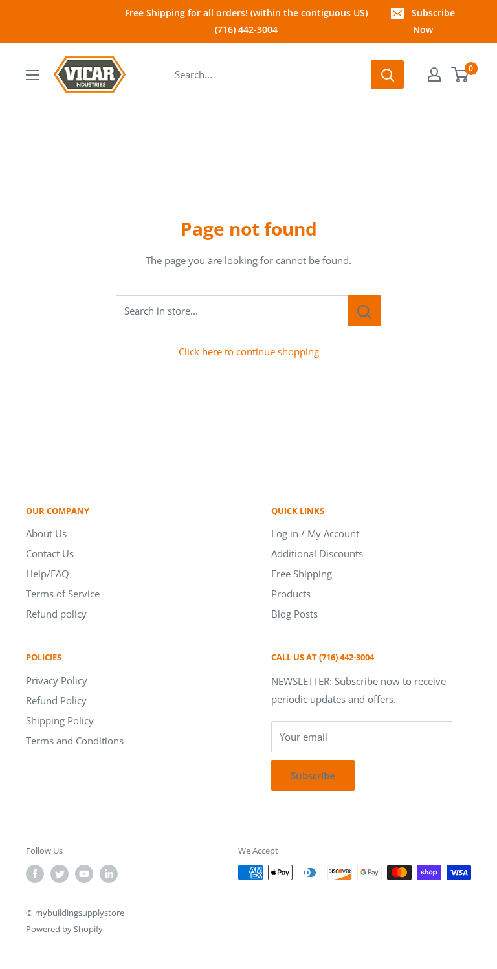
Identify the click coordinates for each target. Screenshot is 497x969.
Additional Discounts (317, 553)
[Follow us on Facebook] (35, 874)
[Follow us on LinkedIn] (109, 874)
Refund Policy (56, 700)
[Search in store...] (364, 310)
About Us (46, 533)
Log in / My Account (315, 533)
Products (291, 593)
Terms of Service (63, 593)
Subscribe (313, 775)
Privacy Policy (56, 680)
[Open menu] (32, 75)
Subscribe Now (433, 21)
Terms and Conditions (75, 740)
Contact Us (50, 553)
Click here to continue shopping (249, 351)
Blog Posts (294, 613)
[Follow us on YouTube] (84, 874)
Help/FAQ (47, 573)
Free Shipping (301, 573)
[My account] (434, 74)
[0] (460, 74)
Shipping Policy (60, 720)
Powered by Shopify (64, 929)
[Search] (387, 74)
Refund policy (56, 613)
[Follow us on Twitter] (59, 874)
